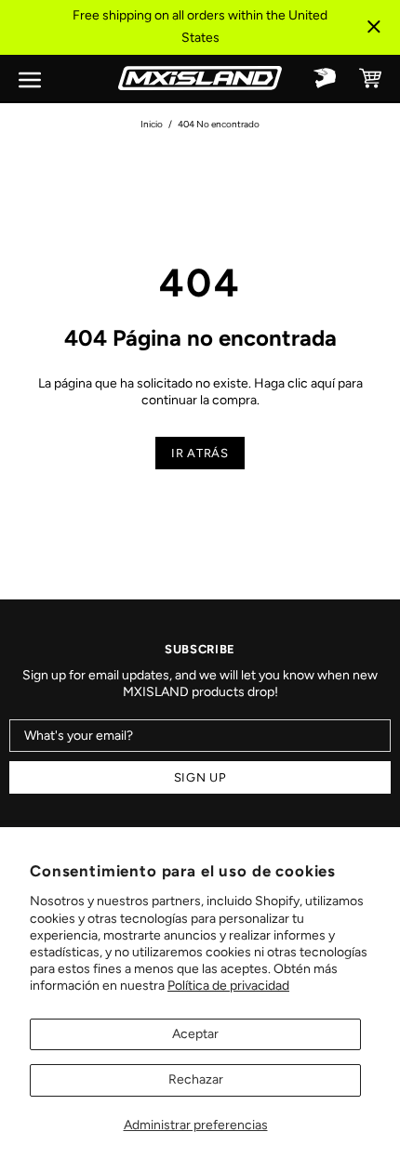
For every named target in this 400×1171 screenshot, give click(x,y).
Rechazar (195, 1079)
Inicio (151, 124)
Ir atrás (199, 453)
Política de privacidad (228, 985)
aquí (323, 383)
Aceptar (195, 1034)
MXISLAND (200, 78)
